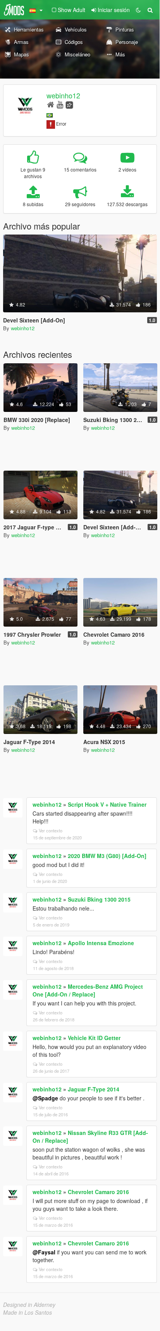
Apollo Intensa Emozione (101, 943)
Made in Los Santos (27, 1312)
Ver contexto (50, 830)
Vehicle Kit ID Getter (94, 1038)
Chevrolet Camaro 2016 (98, 1192)
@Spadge (45, 1098)
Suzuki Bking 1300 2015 (99, 899)
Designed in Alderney (29, 1304)
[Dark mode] (138, 9)
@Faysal (44, 1252)
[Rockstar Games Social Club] (69, 104)
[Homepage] (50, 104)
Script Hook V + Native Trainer (107, 804)
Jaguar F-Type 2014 (93, 1089)
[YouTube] (60, 104)
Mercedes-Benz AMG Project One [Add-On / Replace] (88, 990)
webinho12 (63, 95)
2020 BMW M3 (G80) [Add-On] (107, 856)
